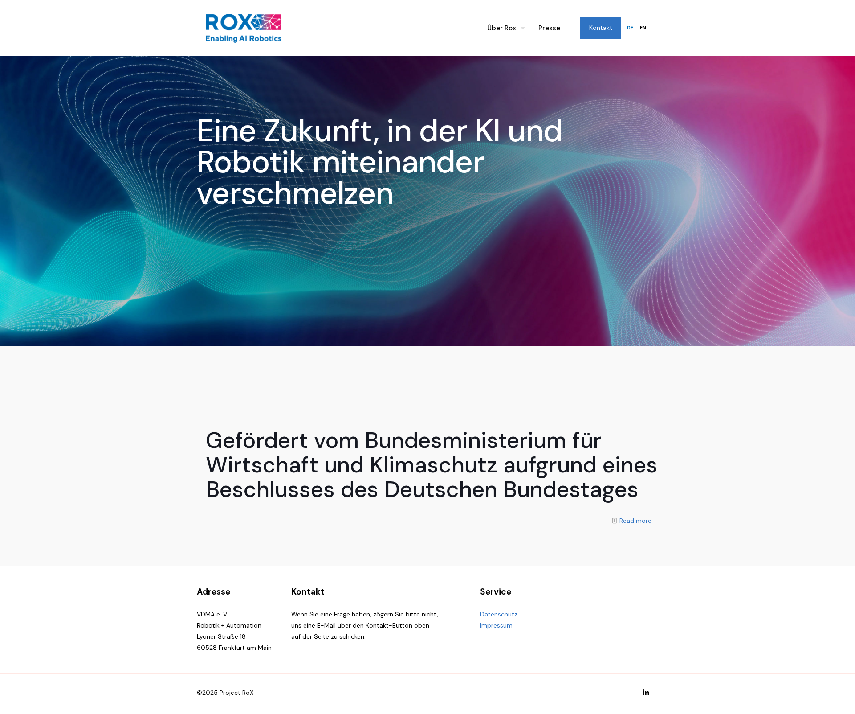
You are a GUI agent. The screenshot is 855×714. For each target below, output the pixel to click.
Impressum (496, 625)
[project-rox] (243, 28)
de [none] (630, 28)
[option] (642, 28)
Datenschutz (498, 614)
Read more (635, 521)
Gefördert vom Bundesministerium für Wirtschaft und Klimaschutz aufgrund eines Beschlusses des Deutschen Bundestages (432, 465)
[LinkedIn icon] (646, 692)
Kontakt (600, 28)
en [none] (643, 28)
